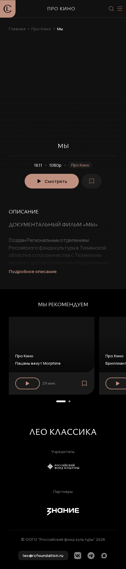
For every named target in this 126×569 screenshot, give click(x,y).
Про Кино (41, 28)
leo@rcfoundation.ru (43, 555)
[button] (61, 401)
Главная (17, 28)
